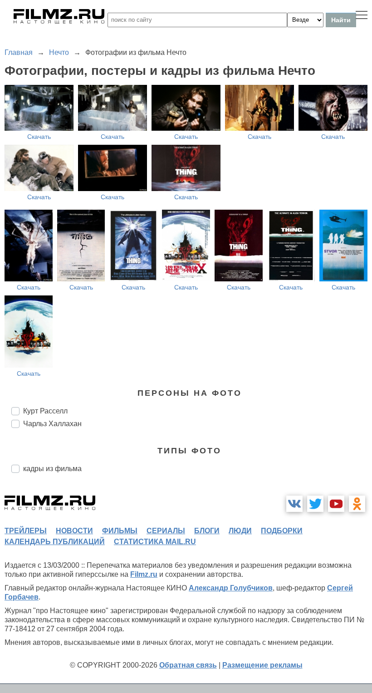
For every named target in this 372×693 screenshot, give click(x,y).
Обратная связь (188, 665)
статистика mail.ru (155, 542)
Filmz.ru (143, 574)
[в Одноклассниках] (357, 504)
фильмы (119, 531)
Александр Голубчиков (231, 588)
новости (74, 531)
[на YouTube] (336, 504)
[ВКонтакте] (294, 504)
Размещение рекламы (262, 665)
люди (240, 531)
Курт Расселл (45, 411)
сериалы (166, 531)
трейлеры (26, 531)
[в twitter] (315, 504)
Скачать (39, 136)
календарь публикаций (55, 542)
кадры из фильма (52, 468)
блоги (207, 531)
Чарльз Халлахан (52, 424)
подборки (282, 531)
